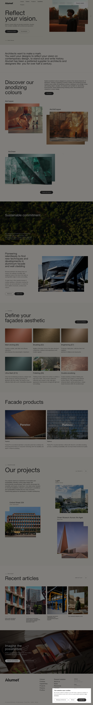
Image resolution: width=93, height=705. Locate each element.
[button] (73, 699)
